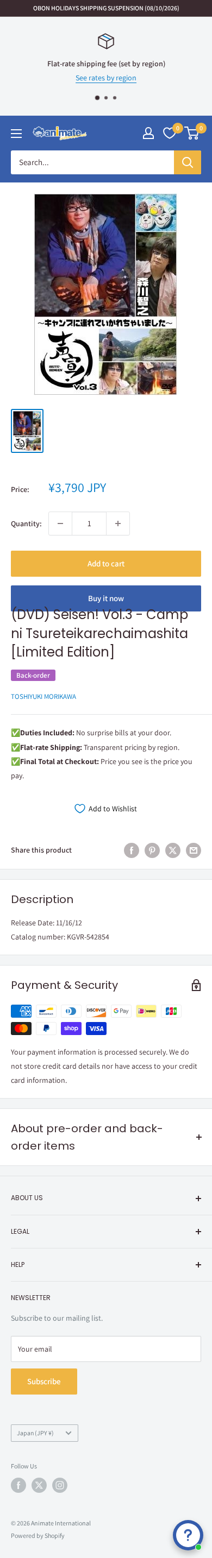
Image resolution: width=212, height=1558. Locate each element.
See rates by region (106, 78)
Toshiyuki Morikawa (43, 696)
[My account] (148, 133)
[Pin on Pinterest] (152, 850)
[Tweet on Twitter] (172, 850)
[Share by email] (193, 850)
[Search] (187, 162)
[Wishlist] (170, 133)
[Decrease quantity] (60, 523)
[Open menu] (16, 133)
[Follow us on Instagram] (59, 1485)
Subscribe (44, 1381)
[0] (192, 133)
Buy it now (106, 598)
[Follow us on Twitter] (39, 1485)
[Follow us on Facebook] (18, 1485)
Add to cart (106, 563)
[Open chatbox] (188, 1535)
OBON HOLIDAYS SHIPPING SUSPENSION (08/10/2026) (106, 8)
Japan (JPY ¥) (35, 1433)
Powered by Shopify (38, 1535)
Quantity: (26, 523)
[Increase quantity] (118, 523)
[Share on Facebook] (131, 850)
